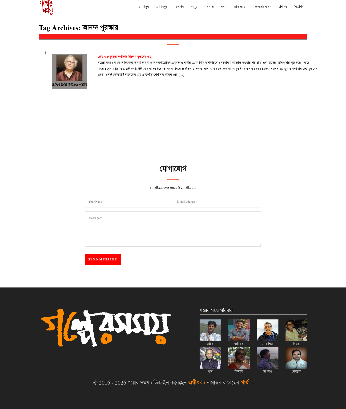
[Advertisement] (199, 150)
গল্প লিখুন (161, 6)
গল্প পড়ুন (143, 6)
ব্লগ (223, 6)
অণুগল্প (195, 6)
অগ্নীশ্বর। (196, 382)
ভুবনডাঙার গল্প (263, 6)
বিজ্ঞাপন (298, 6)
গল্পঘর (210, 6)
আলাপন (179, 6)
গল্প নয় (283, 6)
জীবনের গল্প (240, 6)
